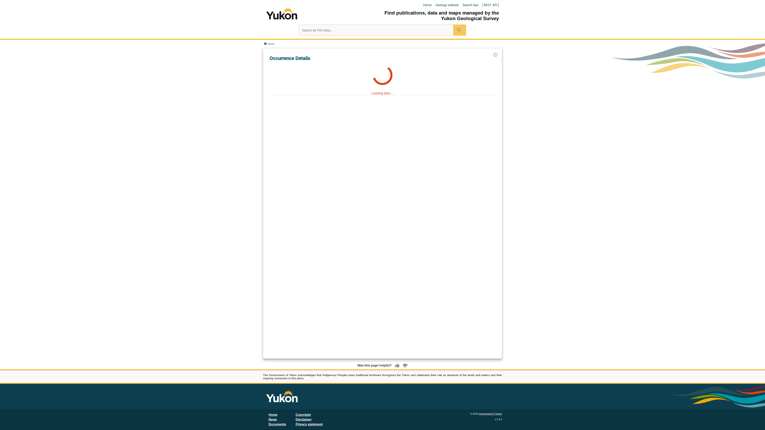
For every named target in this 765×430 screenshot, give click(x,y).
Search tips (470, 5)
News (273, 419)
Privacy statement (309, 424)
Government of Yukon (490, 413)
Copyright (303, 414)
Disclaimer (304, 419)
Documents (277, 424)
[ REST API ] (490, 5)
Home (427, 5)
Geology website (447, 5)
